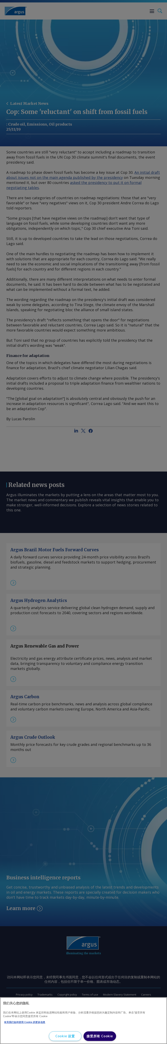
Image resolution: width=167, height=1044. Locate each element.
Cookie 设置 (65, 1036)
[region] (83, 1020)
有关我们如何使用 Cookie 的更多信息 (24, 1022)
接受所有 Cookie (100, 1036)
